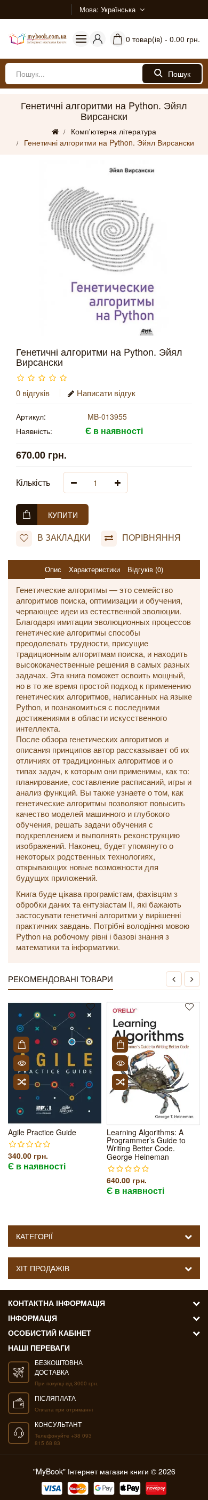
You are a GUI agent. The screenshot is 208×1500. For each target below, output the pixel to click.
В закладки (64, 537)
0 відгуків (33, 392)
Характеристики (94, 569)
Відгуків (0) (145, 569)
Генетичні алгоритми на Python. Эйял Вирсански (109, 142)
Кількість (33, 482)
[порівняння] (21, 1082)
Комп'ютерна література (113, 131)
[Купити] (21, 1045)
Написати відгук (106, 392)
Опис (53, 569)
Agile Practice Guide (42, 1132)
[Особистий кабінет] (98, 39)
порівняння (151, 537)
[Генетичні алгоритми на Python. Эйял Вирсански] (104, 248)
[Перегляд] (21, 1063)
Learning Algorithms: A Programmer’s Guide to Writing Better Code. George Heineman (146, 1144)
